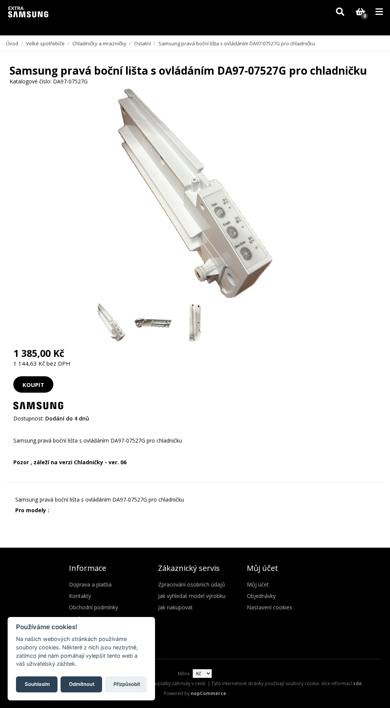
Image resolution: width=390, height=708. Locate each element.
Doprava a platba (90, 584)
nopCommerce (208, 693)
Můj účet (258, 584)
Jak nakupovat (175, 607)
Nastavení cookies (269, 607)
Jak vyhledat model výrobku (191, 595)
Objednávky (261, 595)
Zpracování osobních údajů (191, 584)
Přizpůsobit (126, 684)
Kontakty (80, 595)
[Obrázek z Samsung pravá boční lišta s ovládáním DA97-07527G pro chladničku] (111, 323)
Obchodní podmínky (93, 607)
